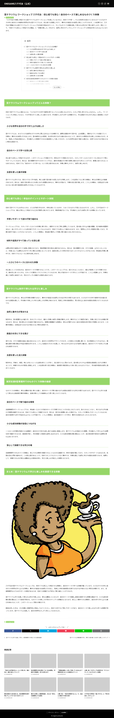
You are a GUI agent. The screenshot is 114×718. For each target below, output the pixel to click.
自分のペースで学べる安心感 (38, 52)
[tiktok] (105, 3)
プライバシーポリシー (54, 712)
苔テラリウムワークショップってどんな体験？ (42, 46)
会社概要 (63, 712)
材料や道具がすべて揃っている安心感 (41, 62)
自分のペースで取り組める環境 (39, 81)
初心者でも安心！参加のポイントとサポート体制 (43, 57)
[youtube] (108, 3)
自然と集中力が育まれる (37, 70)
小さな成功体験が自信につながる (40, 84)
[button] (13, 630)
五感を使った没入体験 (36, 76)
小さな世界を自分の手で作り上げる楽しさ (42, 49)
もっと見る (57, 87)
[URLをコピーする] (101, 630)
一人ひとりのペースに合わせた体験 (40, 65)
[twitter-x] (99, 3)
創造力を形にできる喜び (37, 73)
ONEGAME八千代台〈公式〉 (18, 4)
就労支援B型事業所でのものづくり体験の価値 (42, 79)
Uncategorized (9, 17)
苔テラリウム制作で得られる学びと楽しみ (40, 68)
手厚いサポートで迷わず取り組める (40, 60)
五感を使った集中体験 (36, 54)
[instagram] (102, 3)
